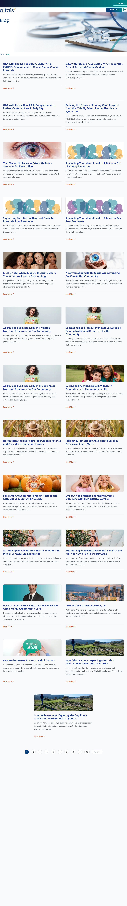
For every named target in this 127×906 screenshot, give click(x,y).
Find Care (113, 10)
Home (2, 54)
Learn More (120, 4)
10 (87, 752)
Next (96, 752)
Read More (7, 88)
